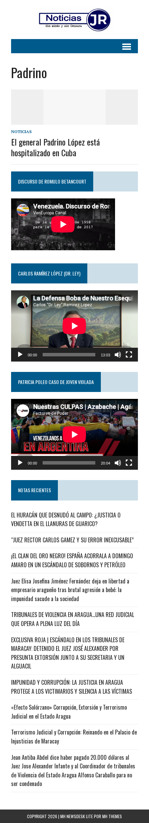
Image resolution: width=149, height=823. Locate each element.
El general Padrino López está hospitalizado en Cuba (55, 147)
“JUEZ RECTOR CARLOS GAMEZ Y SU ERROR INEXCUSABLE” (72, 540)
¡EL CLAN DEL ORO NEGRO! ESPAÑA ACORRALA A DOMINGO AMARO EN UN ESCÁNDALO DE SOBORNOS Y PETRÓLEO (72, 560)
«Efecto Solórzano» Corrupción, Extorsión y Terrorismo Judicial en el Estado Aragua (69, 711)
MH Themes (112, 816)
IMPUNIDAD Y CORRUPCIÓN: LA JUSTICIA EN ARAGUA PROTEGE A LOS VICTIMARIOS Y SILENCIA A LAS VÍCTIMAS (71, 686)
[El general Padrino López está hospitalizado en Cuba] (74, 120)
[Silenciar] (117, 354)
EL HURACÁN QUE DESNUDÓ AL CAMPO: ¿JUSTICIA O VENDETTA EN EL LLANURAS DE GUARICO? (66, 519)
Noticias (21, 131)
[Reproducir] (20, 354)
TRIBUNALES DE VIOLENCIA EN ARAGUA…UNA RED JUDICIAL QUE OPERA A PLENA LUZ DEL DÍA (72, 619)
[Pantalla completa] (128, 354)
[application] (74, 326)
